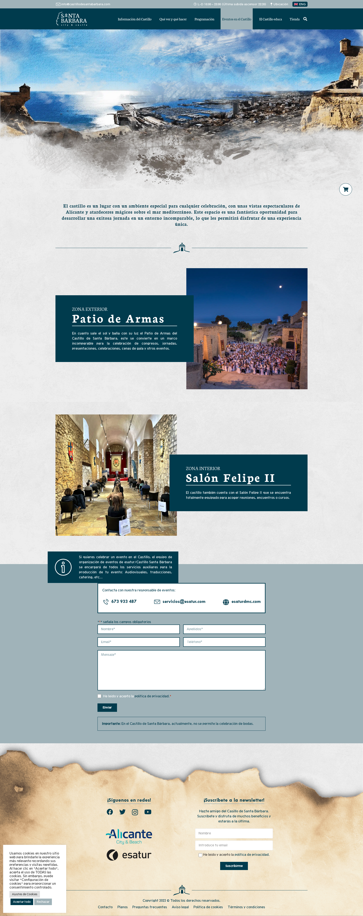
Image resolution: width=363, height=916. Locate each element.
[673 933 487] (106, 601)
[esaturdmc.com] (226, 602)
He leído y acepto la (137, 696)
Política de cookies (208, 907)
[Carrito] (345, 189)
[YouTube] (147, 812)
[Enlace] (71, 19)
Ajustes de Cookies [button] (24, 894)
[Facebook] (110, 812)
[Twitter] (122, 812)
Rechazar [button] (43, 902)
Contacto (105, 907)
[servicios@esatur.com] (158, 601)
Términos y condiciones (246, 907)
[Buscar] (305, 18)
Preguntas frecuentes (149, 907)
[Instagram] (135, 812)
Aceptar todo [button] (22, 902)
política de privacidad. (152, 696)
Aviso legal (180, 907)
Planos (122, 907)
